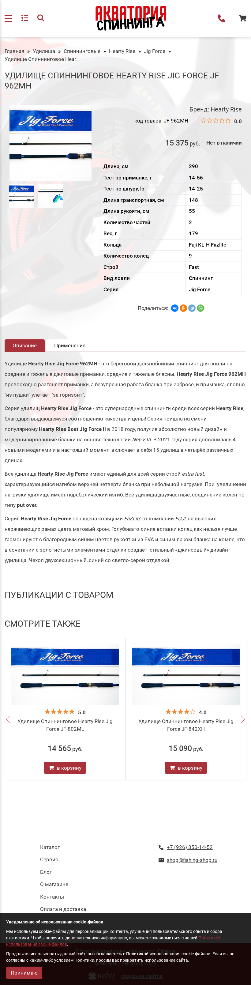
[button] (8, 720)
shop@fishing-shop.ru (192, 860)
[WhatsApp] (200, 308)
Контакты (52, 897)
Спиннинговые (82, 51)
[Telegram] (192, 308)
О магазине (54, 884)
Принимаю (24, 973)
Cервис (49, 859)
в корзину (69, 768)
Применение (69, 345)
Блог (46, 872)
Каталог (50, 847)
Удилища (44, 51)
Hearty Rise (122, 51)
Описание (25, 345)
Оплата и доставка (63, 909)
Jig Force (154, 51)
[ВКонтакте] (174, 308)
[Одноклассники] (183, 308)
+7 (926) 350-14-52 (222, 18)
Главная (14, 51)
